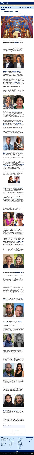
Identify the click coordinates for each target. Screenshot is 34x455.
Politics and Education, (16, 42)
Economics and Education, (19, 241)
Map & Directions (3, 443)
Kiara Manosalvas (5, 379)
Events (27, 0)
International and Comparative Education (18, 187)
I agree (31, 453)
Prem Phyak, (5, 187)
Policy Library (19, 441)
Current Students (8, 0)
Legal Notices (19, 440)
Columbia (19, 0)
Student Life (10, 439)
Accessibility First (11, 446)
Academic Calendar (11, 441)
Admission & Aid (11, 438)
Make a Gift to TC (29, 437)
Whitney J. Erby (5, 71)
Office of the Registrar (12, 442)
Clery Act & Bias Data (20, 445)
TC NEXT (10, 444)
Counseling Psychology (16, 379)
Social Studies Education (17, 198)
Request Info (29, 0)
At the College (6, 425)
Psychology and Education (16, 71)
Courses (10, 440)
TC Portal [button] (23, 0)
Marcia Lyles (5, 152)
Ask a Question (3, 445)
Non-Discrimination (19, 442)
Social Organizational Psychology (20, 349)
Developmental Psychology (18, 272)
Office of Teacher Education (12, 443)
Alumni (14, 0)
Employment (11, 445)
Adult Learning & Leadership (16, 82)
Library (20, 0)
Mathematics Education (16, 410)
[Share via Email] (32, 15)
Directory (25, 0)
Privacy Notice (19, 448)
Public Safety (19, 446)
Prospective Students (3, 0)
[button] (32, 1)
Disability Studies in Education (16, 111)
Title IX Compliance (19, 443)
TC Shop (10, 447)
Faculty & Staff (11, 0)
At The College (9, 425)
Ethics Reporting (19, 444)
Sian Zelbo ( (4, 410)
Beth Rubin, (4, 198)
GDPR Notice (19, 447)
